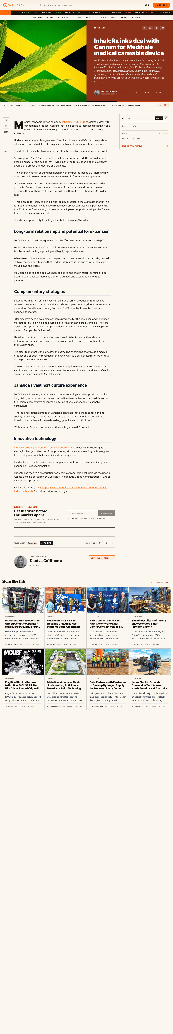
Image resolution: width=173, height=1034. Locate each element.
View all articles (101, 558)
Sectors (89, 17)
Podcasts (136, 17)
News (11, 105)
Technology (32, 543)
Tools (102, 17)
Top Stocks (63, 17)
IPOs (113, 17)
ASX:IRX (47, 543)
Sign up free (161, 5)
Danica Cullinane (109, 91)
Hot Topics (37, 17)
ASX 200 (77, 17)
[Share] (6, 120)
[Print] (6, 125)
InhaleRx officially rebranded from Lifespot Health (43, 447)
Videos (124, 17)
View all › (163, 133)
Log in (146, 5)
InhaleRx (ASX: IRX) (73, 122)
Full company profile (132, 146)
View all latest (159, 582)
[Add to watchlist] (166, 118)
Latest (50, 17)
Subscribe (106, 513)
